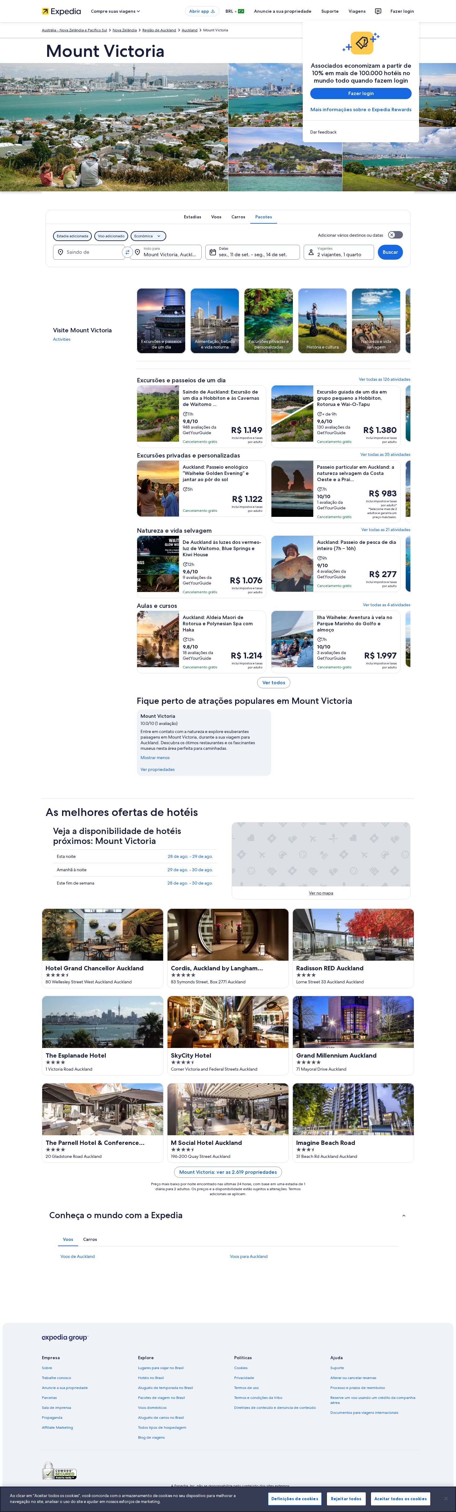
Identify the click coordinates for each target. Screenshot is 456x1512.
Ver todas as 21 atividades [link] (385, 529)
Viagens (357, 11)
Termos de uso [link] (246, 1387)
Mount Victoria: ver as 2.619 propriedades (228, 1172)
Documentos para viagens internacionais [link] (364, 1412)
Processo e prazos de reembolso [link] (357, 1387)
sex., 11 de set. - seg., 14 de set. (253, 254)
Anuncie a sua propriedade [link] (65, 1387)
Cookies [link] (241, 1367)
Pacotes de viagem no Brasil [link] (161, 1397)
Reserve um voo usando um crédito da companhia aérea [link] (372, 1400)
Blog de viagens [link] (151, 1437)
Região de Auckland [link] (159, 30)
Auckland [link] (190, 30)
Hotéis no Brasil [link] (151, 1377)
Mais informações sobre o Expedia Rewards (361, 109)
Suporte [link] (337, 1367)
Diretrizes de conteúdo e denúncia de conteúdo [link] (275, 1407)
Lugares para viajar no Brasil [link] (161, 1367)
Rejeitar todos (346, 1498)
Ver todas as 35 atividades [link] (385, 454)
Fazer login (402, 11)
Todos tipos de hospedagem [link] (162, 1427)
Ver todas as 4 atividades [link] (386, 605)
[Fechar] (446, 1498)
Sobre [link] (47, 1367)
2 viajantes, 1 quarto (339, 254)
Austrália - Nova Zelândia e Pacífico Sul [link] (74, 30)
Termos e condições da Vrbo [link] (258, 1397)
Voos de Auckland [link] (77, 1256)
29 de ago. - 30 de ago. (190, 869)
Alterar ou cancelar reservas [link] (353, 1377)
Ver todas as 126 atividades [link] (384, 379)
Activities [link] (61, 339)
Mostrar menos (155, 757)
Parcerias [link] (49, 1397)
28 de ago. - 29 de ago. (190, 856)
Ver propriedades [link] (158, 769)
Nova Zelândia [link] (125, 30)
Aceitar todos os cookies (400, 1498)
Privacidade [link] (244, 1377)
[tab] (192, 217)
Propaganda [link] (52, 1417)
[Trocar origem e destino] (127, 252)
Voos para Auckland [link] (249, 1256)
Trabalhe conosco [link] (56, 1377)
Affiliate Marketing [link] (57, 1427)
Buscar (390, 252)
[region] (228, 1499)
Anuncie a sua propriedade (282, 11)
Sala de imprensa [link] (56, 1407)
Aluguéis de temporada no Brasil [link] (165, 1387)
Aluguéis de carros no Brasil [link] (161, 1417)
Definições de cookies (294, 1498)
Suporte (330, 11)
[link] (361, 132)
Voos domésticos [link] (152, 1407)
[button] (228, 1215)
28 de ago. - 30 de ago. (190, 883)
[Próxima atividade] (410, 321)
